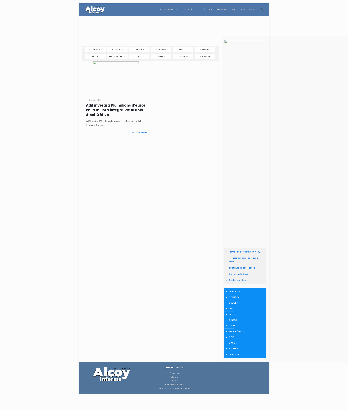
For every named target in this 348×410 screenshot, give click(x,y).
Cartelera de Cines (238, 273)
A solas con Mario (237, 280)
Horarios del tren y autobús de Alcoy (244, 259)
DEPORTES (161, 49)
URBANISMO (205, 56)
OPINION (161, 56)
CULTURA (139, 49)
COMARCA (117, 49)
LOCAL (95, 56)
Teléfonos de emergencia (242, 267)
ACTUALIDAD (95, 49)
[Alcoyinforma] (95, 9)
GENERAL (204, 49)
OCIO (139, 56)
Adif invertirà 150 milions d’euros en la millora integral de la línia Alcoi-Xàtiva (116, 110)
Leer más (142, 132)
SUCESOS (183, 56)
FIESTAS (183, 49)
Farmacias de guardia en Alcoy (244, 251)
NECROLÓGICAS (117, 56)
